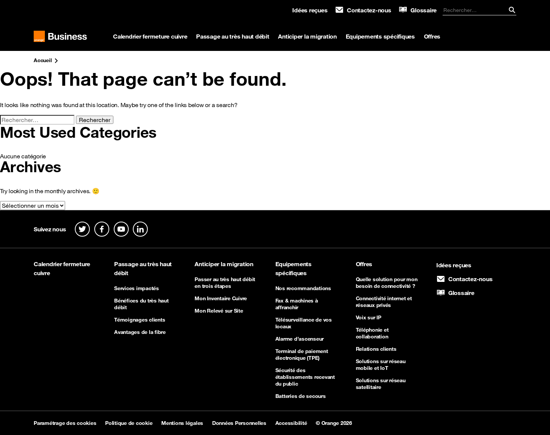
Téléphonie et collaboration (372, 333)
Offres (432, 36)
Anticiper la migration (307, 36)
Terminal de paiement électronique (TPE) (301, 354)
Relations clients (376, 349)
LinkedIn (140, 229)
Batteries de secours (300, 396)
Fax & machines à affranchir (296, 304)
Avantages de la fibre (140, 332)
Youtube (121, 229)
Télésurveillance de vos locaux (303, 323)
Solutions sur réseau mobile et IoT (381, 364)
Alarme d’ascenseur (299, 338)
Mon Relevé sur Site (219, 310)
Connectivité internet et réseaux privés (384, 301)
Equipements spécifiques (380, 36)
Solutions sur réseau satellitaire (381, 383)
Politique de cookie (128, 423)
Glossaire (423, 10)
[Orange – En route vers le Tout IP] (60, 37)
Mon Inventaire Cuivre (221, 298)
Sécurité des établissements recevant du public (305, 377)
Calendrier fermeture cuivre (150, 36)
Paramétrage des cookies (65, 423)
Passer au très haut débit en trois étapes (225, 282)
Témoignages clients (139, 319)
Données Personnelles (239, 423)
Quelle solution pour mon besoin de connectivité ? (387, 282)
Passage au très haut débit (232, 36)
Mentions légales (182, 423)
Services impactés (136, 288)
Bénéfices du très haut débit (141, 304)
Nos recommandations (303, 288)
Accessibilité (291, 423)
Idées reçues (309, 10)
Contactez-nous (369, 10)
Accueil (43, 60)
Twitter (82, 229)
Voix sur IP (368, 317)
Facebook (101, 229)
